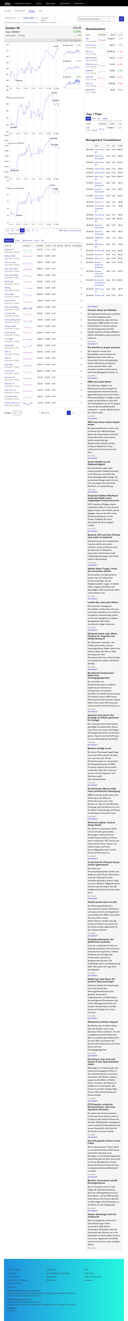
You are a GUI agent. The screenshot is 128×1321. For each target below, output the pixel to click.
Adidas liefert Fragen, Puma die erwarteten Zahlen (102, 569)
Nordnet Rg (9, 345)
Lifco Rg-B (9, 339)
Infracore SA (99, 169)
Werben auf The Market (17, 1280)
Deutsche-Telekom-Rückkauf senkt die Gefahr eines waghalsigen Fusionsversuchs (103, 498)
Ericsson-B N (10, 300)
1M (17, 230)
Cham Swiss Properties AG (99, 208)
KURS (38, 246)
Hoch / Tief (39, 240)
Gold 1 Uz (89, 83)
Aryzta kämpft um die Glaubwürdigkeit (99, 463)
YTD (27, 230)
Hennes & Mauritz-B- (13, 320)
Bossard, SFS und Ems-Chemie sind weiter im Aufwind (104, 536)
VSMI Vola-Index (92, 64)
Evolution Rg (10, 313)
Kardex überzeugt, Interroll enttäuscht (102, 1215)
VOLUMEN (76, 246)
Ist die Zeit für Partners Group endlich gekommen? (103, 863)
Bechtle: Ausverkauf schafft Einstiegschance (102, 1181)
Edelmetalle (65, 3)
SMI (87, 39)
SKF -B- (8, 358)
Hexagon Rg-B (10, 326)
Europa (32, 11)
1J (32, 230)
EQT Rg (7, 288)
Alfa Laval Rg (10, 262)
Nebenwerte (79, 3)
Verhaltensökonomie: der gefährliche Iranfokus (101, 940)
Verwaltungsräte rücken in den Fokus (104, 1142)
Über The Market (15, 1270)
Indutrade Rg (10, 332)
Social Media (51, 1277)
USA (40, 11)
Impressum (88, 1280)
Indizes (39, 3)
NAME (7, 246)
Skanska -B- (9, 384)
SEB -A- (8, 352)
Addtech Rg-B (10, 256)
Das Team (12, 1273)
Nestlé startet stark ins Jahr (102, 902)
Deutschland (20, 11)
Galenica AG (99, 295)
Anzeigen (7, 413)
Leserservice (89, 1273)
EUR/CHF (89, 71)
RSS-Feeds (50, 1280)
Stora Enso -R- (10, 390)
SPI (93, 118)
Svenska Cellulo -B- (12, 403)
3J (37, 230)
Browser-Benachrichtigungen (57, 1273)
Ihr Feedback (13, 1277)
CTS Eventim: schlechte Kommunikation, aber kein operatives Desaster (101, 1107)
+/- (53, 246)
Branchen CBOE (45, 19)
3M (22, 230)
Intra (7, 230)
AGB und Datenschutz (93, 1277)
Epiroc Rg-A (9, 294)
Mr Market (93, 306)
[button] (121, 18)
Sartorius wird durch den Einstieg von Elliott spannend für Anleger (103, 717)
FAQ (86, 1270)
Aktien (7, 3)
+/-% (46, 246)
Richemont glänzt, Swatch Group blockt (101, 823)
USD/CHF (89, 77)
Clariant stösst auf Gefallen (102, 310)
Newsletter (50, 1270)
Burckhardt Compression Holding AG (100, 282)
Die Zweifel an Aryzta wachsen (104, 347)
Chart (17, 240)
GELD (59, 246)
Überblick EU (10, 18)
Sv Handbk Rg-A (11, 396)
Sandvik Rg (9, 371)
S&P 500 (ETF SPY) (93, 58)
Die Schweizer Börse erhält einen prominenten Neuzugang (104, 789)
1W (12, 230)
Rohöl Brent (90, 90)
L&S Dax (89, 51)
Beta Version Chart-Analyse (70, 230)
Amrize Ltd (99, 202)
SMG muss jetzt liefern (100, 381)
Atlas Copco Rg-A (11, 275)
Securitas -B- (10, 377)
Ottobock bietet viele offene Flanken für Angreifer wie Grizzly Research (102, 636)
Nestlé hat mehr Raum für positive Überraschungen (101, 980)
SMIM (105, 118)
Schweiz (7, 11)
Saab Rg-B (9, 364)
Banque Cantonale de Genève (99, 264)
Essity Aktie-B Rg (11, 307)
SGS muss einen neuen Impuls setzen (104, 423)
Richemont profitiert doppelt (103, 1021)
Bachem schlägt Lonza (99, 748)
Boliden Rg (9, 281)
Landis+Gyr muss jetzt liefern (103, 602)
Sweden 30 (13, 27)
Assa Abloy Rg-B (11, 269)
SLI (99, 118)
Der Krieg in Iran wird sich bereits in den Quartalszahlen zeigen (103, 1061)
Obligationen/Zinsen (23, 3)
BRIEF (66, 246)
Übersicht (9, 240)
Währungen (50, 3)
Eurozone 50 (91, 45)
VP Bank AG (99, 250)
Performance (27, 240)
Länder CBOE (28, 18)
